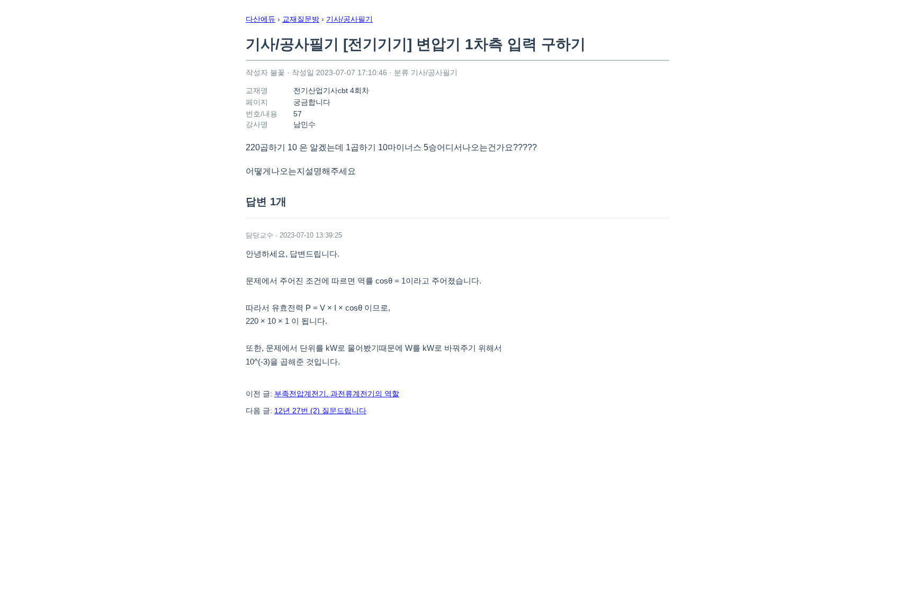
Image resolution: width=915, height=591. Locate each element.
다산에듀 (260, 19)
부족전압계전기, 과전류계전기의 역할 (336, 393)
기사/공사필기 (349, 19)
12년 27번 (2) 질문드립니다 (320, 410)
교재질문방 (300, 19)
